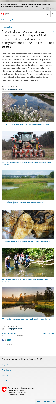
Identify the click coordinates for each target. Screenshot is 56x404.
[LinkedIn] (10, 340)
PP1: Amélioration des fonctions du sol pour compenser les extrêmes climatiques (26, 163)
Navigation (8, 27)
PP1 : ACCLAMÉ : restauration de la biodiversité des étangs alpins (25, 125)
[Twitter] (5, 340)
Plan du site (6, 370)
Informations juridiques (45, 401)
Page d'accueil (7, 365)
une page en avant (15, 89)
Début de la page (48, 333)
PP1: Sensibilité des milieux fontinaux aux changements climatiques (26, 242)
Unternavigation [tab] (8, 20)
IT (50, 9)
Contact (5, 380)
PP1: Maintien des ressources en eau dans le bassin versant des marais (27, 319)
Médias (5, 375)
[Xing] (8, 340)
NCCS (7, 14)
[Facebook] (3, 340)
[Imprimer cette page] (53, 31)
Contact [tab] (11, 344)
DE (44, 9)
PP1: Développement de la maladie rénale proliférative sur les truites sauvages (27, 280)
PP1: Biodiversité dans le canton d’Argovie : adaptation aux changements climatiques (23, 203)
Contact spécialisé (10, 333)
